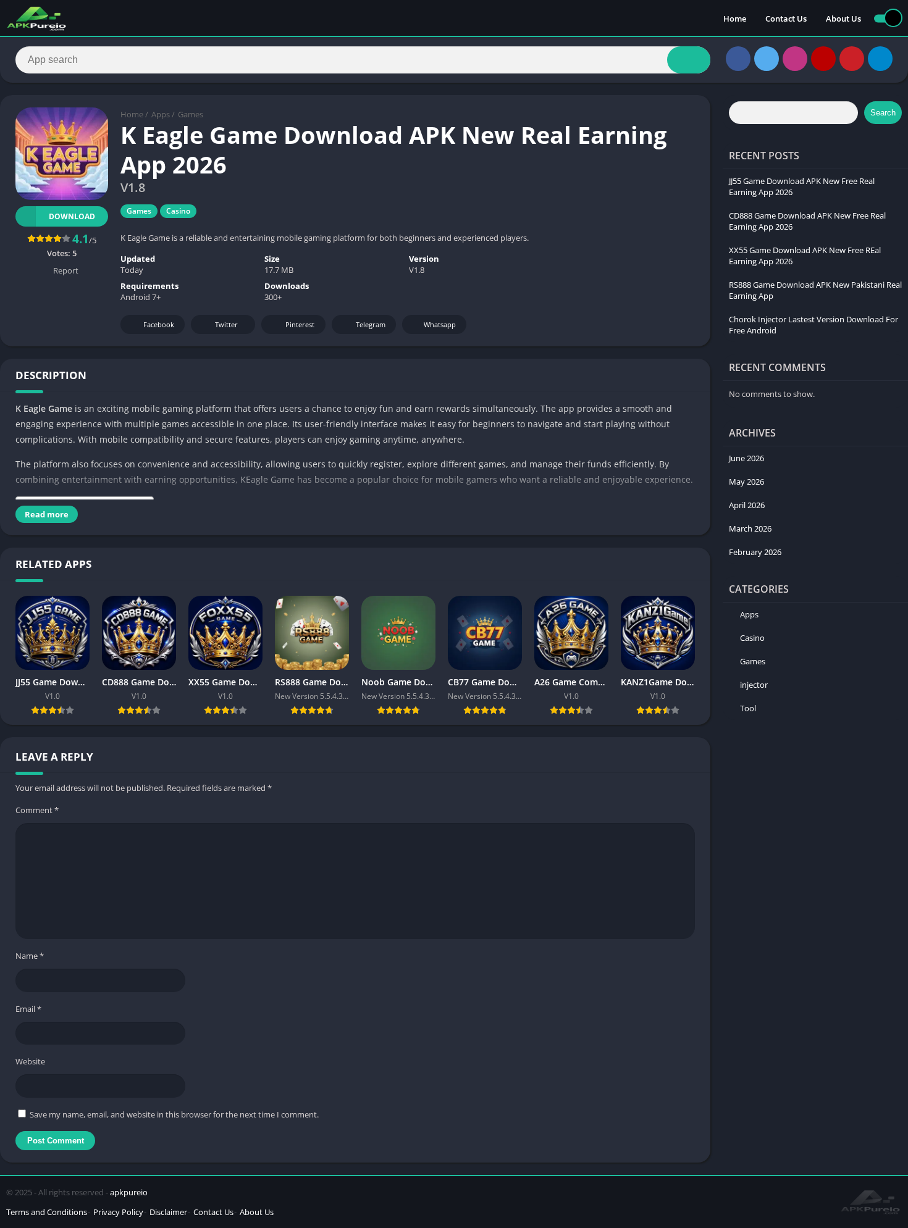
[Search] (688, 59)
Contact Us (786, 18)
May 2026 (746, 481)
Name (29, 955)
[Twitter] (766, 58)
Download (72, 216)
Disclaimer (168, 1212)
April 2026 (747, 505)
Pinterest (299, 324)
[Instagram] (795, 58)
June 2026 (746, 458)
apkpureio (129, 1192)
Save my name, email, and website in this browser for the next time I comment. (174, 1114)
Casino (178, 211)
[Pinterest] (851, 58)
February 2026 (755, 552)
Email (28, 1008)
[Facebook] (738, 58)
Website (30, 1061)
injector (754, 684)
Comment (37, 810)
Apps (160, 114)
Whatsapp (440, 324)
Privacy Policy (118, 1212)
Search (883, 112)
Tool (748, 708)
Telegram (370, 324)
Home (734, 18)
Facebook (158, 324)
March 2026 (750, 528)
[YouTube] (823, 58)
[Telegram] (880, 58)
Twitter (226, 324)
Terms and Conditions (46, 1212)
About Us (843, 18)
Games (190, 114)
